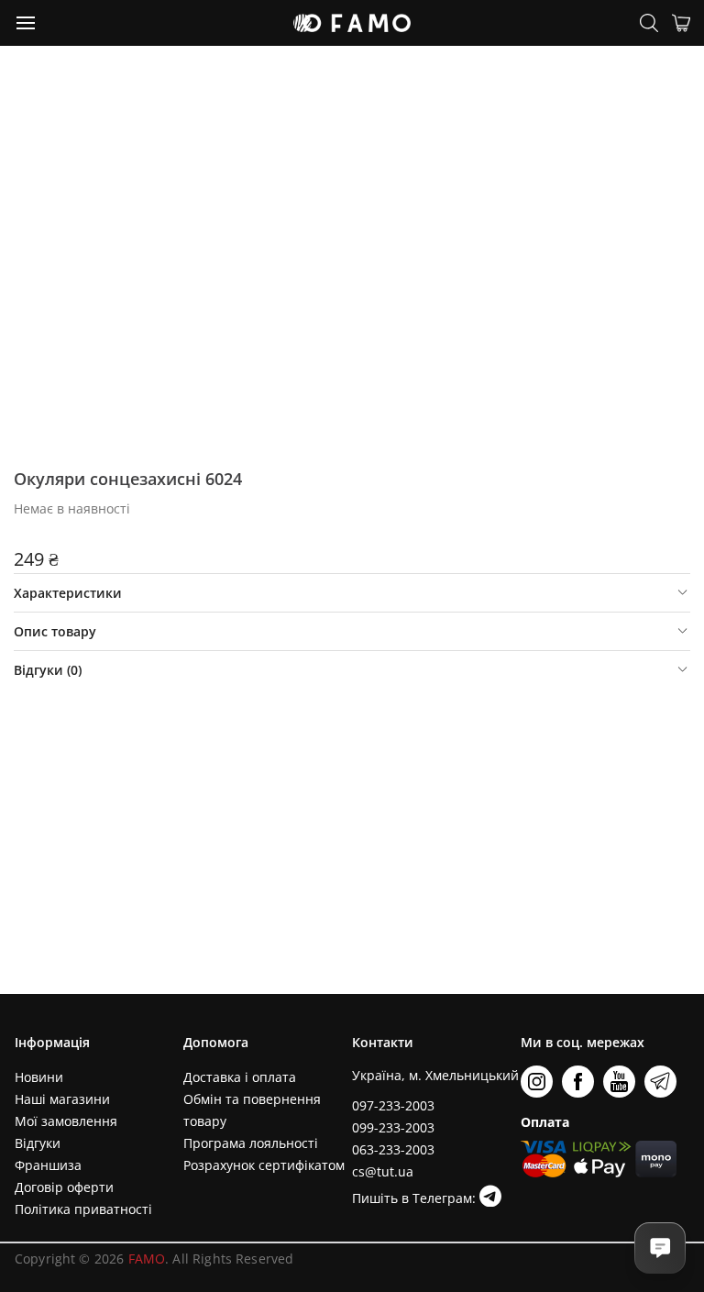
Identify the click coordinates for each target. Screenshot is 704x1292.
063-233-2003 (393, 1149)
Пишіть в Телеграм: (415, 1198)
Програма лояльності (250, 1143)
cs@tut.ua (382, 1171)
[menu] (26, 22)
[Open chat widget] (660, 1248)
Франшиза (48, 1165)
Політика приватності (83, 1209)
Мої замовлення (66, 1121)
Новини (39, 1077)
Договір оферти (64, 1187)
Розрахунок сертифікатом (264, 1165)
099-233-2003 (393, 1127)
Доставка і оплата (239, 1077)
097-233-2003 (393, 1105)
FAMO (147, 1258)
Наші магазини (62, 1099)
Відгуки (37, 1143)
